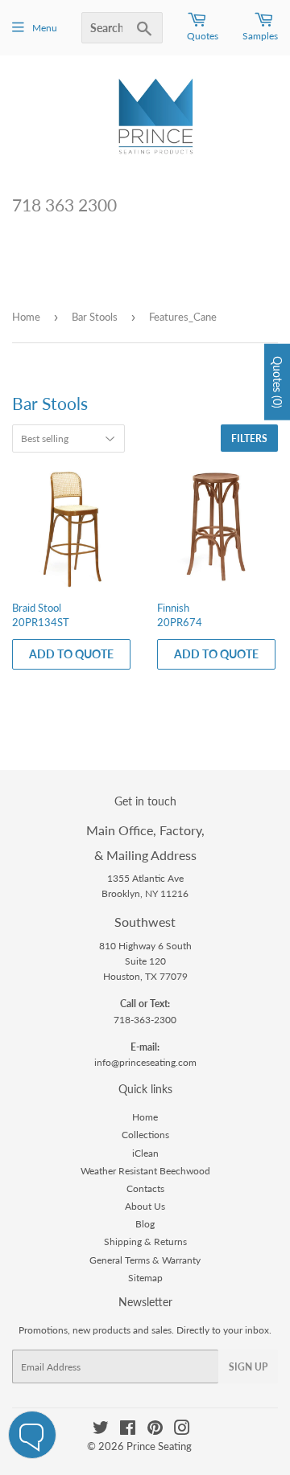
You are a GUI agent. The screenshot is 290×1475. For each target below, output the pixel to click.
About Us (145, 1206)
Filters (249, 438)
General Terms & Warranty (145, 1260)
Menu (44, 28)
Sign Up (248, 1367)
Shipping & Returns (145, 1241)
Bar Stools (95, 316)
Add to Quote (71, 654)
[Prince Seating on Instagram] (182, 1430)
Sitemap (145, 1278)
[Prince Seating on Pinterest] (155, 1430)
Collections (145, 1135)
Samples (260, 36)
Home (26, 316)
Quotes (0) (277, 381)
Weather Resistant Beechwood (145, 1171)
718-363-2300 (145, 1020)
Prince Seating (159, 1446)
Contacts (145, 1188)
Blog (145, 1224)
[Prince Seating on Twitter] (101, 1430)
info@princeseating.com (145, 1062)
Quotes (202, 36)
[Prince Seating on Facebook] (127, 1430)
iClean (145, 1153)
